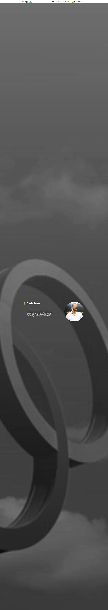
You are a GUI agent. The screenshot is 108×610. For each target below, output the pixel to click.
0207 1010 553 (68, 1)
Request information (58, 1)
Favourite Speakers (78, 2)
